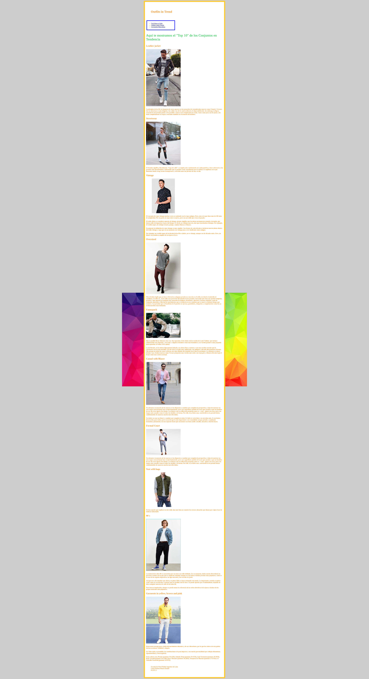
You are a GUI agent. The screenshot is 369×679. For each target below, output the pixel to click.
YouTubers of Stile (156, 23)
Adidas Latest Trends (157, 25)
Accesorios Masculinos (158, 27)
